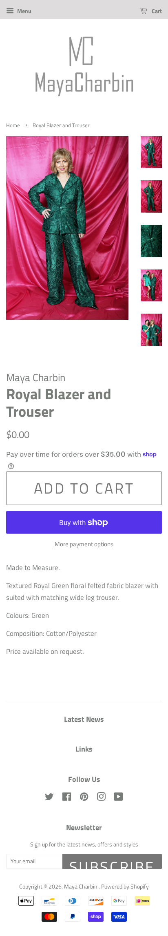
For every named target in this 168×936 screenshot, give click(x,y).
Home (13, 125)
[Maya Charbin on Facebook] (66, 798)
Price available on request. (45, 651)
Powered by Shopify (125, 886)
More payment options (84, 544)
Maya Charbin (81, 886)
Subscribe (112, 862)
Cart (156, 11)
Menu (23, 11)
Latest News (84, 719)
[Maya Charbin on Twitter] (49, 798)
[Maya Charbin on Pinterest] (84, 798)
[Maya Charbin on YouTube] (118, 798)
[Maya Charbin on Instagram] (101, 798)
